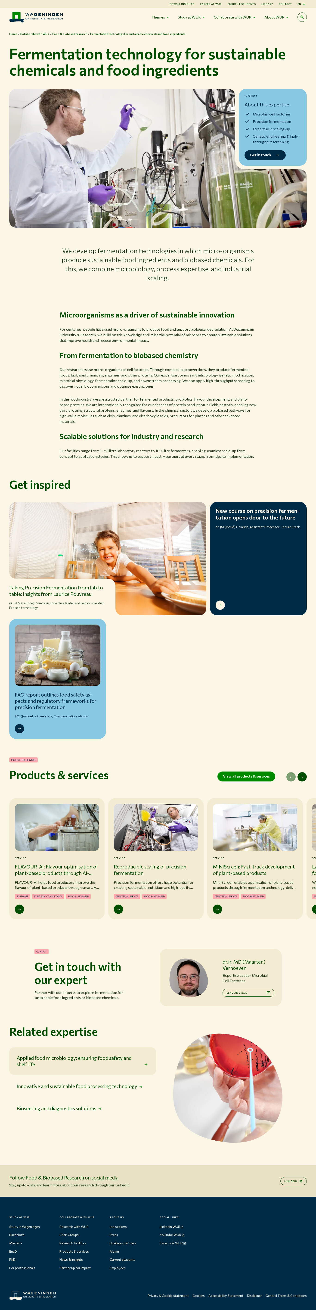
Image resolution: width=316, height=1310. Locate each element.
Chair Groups (69, 1235)
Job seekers (118, 1227)
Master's (15, 1243)
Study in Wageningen (24, 1227)
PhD (12, 1259)
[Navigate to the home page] (36, 17)
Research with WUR (74, 1227)
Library (267, 4)
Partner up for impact (75, 1268)
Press (114, 1235)
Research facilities (72, 1243)
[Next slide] (302, 776)
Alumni (115, 1251)
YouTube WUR (170, 1235)
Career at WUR (211, 4)
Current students (241, 4)
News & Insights (182, 4)
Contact (285, 4)
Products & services (74, 1251)
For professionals (22, 1268)
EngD (13, 1251)
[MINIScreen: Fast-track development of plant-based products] (217, 909)
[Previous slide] (291, 776)
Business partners (123, 1243)
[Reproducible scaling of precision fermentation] (118, 909)
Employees (118, 1268)
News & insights (71, 1259)
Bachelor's (17, 1235)
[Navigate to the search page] (302, 17)
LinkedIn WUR (170, 1227)
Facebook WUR (171, 1243)
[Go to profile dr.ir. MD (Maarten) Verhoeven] (188, 977)
